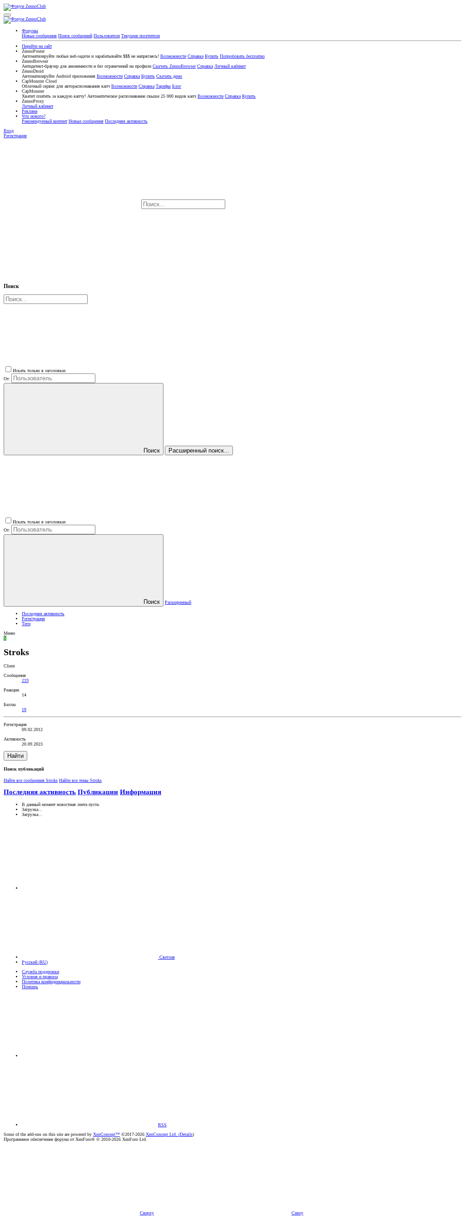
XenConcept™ (106, 1134)
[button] (7, 15)
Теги (26, 623)
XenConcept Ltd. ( (163, 1134)
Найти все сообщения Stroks (31, 780)
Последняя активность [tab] (40, 792)
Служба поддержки (40, 971)
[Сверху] (90, 1055)
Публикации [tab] (98, 792)
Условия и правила (40, 976)
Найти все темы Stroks (80, 780)
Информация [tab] (140, 792)
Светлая (166, 957)
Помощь (30, 986)
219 (25, 680)
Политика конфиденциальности (51, 981)
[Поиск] (295, 204)
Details (186, 1134)
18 (24, 709)
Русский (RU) (35, 962)
